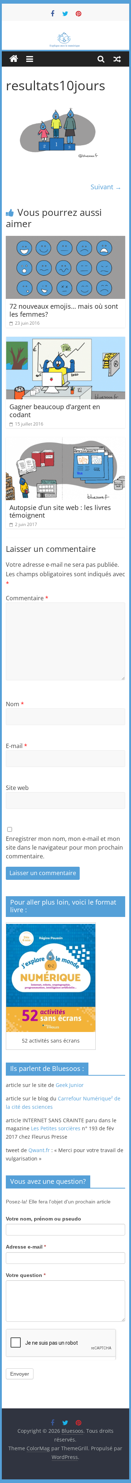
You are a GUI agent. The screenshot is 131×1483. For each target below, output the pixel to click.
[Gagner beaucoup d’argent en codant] (65, 341)
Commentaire (27, 598)
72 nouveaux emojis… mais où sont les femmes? (63, 310)
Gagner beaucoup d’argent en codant (54, 410)
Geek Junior (70, 1084)
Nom (15, 704)
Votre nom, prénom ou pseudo (43, 1219)
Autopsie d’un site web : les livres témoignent (60, 511)
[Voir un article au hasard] (117, 59)
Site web (17, 788)
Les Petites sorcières (55, 1128)
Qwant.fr (39, 1150)
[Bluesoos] (65, 36)
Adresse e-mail (26, 1247)
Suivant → (106, 186)
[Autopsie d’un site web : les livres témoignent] (65, 442)
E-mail (16, 746)
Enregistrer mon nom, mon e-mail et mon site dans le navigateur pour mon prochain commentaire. (64, 847)
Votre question (25, 1275)
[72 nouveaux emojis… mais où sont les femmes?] (65, 240)
